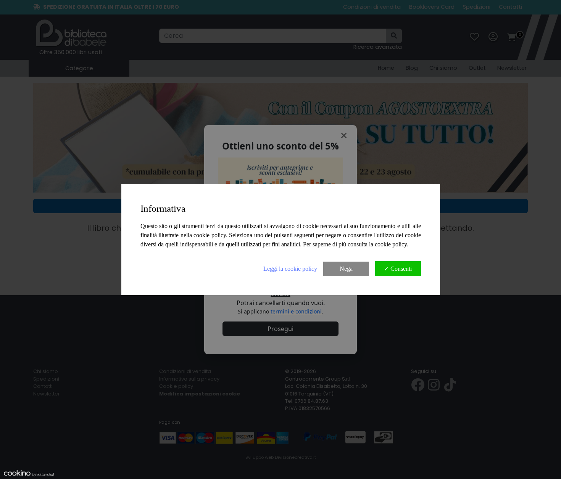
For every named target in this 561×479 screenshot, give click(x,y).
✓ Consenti (398, 268)
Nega (346, 268)
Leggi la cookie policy (290, 268)
